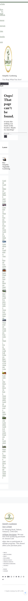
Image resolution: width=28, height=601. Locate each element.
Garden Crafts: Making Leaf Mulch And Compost (4, 192)
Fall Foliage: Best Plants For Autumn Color (4, 362)
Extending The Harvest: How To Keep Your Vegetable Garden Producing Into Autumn (4, 396)
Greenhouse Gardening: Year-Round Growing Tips (4, 256)
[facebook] (13, 576)
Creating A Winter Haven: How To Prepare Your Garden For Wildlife (4, 223)
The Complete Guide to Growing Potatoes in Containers (4, 433)
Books (5, 569)
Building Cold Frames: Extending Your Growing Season (4, 306)
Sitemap (5, 570)
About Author (7, 554)
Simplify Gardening (9, 76)
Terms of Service (8, 561)
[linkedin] (7, 576)
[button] (1, 86)
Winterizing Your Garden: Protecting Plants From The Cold (4, 337)
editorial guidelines (9, 563)
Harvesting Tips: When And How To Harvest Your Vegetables (4, 463)
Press (5, 556)
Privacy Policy (7, 559)
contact (5, 565)
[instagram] (3, 576)
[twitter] (5, 576)
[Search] (5, 136)
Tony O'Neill (7, 527)
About (5, 552)
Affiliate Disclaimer (9, 534)
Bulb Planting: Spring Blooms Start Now (4, 281)
